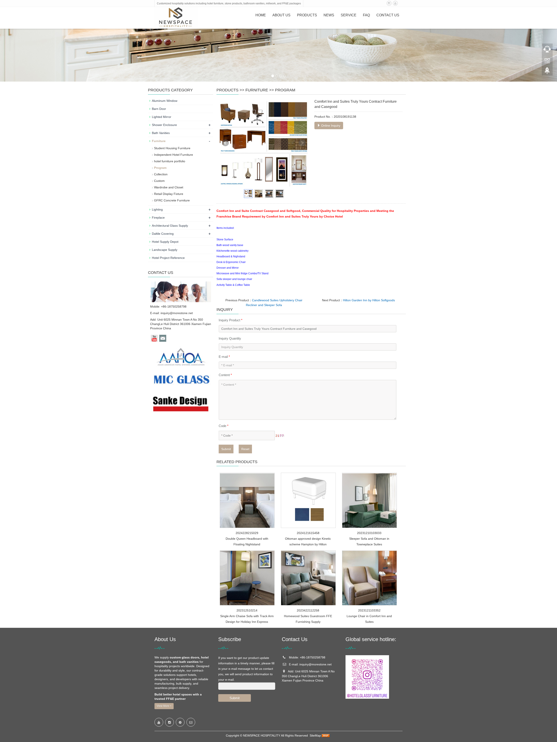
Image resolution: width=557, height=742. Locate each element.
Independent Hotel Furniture (173, 154)
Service (348, 15)
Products (307, 15)
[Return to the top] (547, 72)
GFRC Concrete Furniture (172, 200)
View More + (164, 705)
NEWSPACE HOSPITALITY (261, 735)
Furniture (256, 90)
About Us (281, 15)
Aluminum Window (164, 100)
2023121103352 (369, 610)
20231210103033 (369, 533)
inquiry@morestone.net (177, 313)
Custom (159, 181)
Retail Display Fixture (168, 194)
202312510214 (247, 610)
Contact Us (387, 15)
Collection (161, 174)
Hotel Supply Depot (165, 241)
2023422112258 (308, 610)
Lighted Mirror (161, 117)
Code (223, 426)
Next (302, 142)
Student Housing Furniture (172, 148)
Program (285, 90)
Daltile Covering (163, 233)
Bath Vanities (161, 133)
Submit (226, 449)
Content (225, 375)
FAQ (366, 15)
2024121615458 (308, 533)
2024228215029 (247, 533)
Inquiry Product (230, 320)
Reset (245, 449)
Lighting (157, 209)
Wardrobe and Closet (168, 187)
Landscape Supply (164, 249)
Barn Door (159, 109)
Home (260, 15)
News (329, 15)
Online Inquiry (330, 125)
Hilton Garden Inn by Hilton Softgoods (369, 300)
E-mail (224, 356)
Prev (225, 142)
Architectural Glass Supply (170, 225)
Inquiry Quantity (230, 338)
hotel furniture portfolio (169, 161)
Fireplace (158, 217)
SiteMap (315, 735)
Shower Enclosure (164, 125)
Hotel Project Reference (168, 258)
